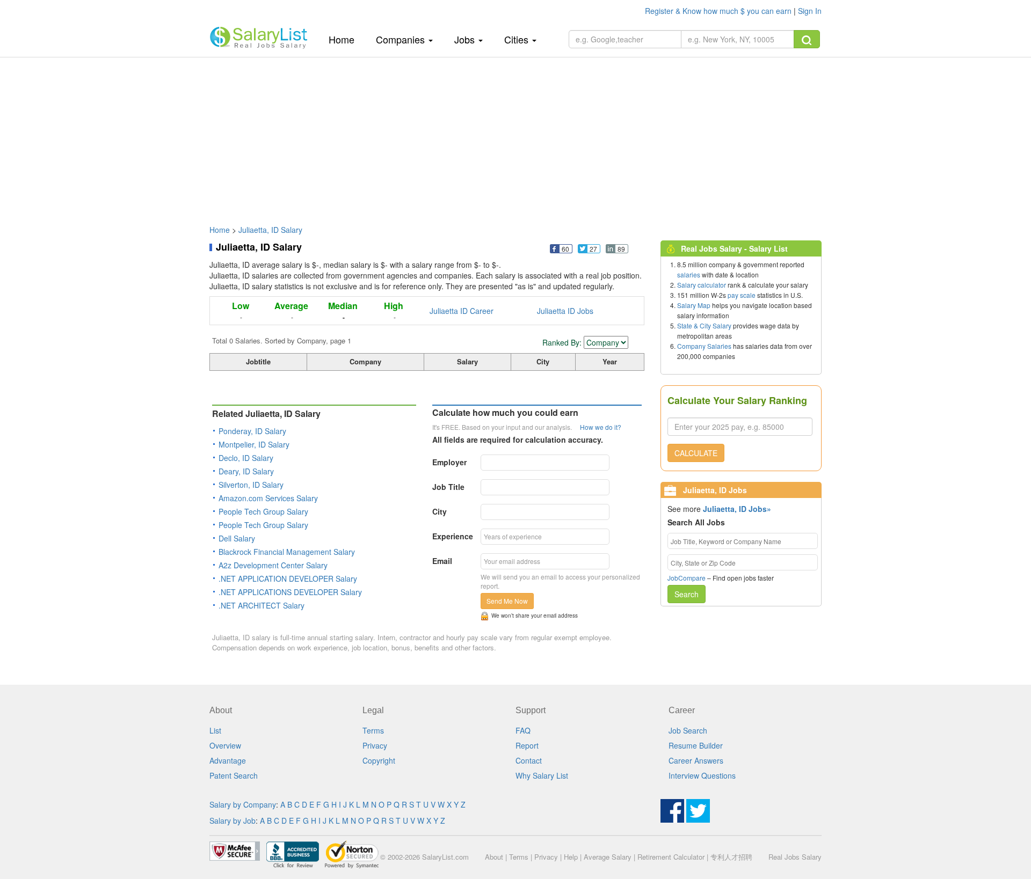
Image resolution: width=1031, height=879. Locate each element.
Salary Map (693, 305)
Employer (449, 462)
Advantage (227, 760)
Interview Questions (702, 775)
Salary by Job (232, 820)
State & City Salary (704, 325)
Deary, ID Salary (246, 471)
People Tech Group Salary (263, 511)
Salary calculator (701, 284)
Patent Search (233, 775)
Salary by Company (242, 804)
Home (345, 39)
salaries (688, 274)
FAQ (523, 730)
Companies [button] (401, 39)
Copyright (378, 760)
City (439, 511)
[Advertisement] (515, 136)
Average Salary (607, 857)
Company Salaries (704, 345)
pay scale (742, 294)
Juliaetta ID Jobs (565, 310)
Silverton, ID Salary (251, 484)
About (494, 857)
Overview (225, 745)
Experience (452, 536)
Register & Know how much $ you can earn (719, 10)
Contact (529, 760)
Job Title (448, 486)
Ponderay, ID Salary (252, 431)
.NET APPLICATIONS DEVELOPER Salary (290, 592)
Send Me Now (507, 600)
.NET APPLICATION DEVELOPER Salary (288, 578)
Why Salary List (542, 775)
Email (442, 560)
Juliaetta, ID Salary (270, 229)
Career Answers (696, 760)
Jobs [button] (465, 39)
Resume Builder (696, 745)
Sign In (810, 10)
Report (527, 745)
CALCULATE (695, 453)
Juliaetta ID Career (461, 310)
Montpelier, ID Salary (254, 444)
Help (571, 857)
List (215, 730)
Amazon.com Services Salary (268, 498)
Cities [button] (517, 39)
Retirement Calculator (671, 857)
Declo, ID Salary (246, 457)
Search (686, 594)
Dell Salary (237, 538)
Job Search (688, 730)
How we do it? (600, 426)
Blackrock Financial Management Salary (287, 551)
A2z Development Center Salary (273, 565)
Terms (373, 730)
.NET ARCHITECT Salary (261, 605)
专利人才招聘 (731, 857)
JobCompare (686, 577)
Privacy (374, 745)
